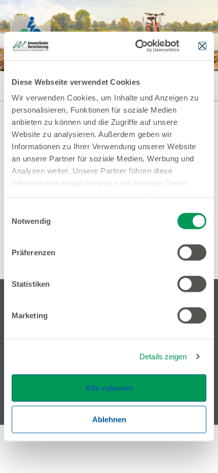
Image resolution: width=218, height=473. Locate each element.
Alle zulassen (109, 387)
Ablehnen (109, 419)
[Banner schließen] (202, 46)
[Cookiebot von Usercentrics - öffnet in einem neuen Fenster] (136, 46)
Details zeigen (163, 356)
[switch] (191, 252)
